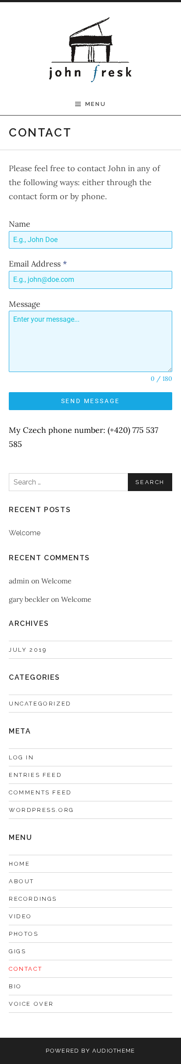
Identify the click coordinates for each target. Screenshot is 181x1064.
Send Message (90, 400)
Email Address (38, 264)
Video (20, 916)
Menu (95, 104)
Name (19, 224)
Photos (24, 934)
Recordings (33, 898)
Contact (25, 969)
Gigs (17, 951)
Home (19, 863)
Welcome (24, 533)
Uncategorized (40, 703)
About (21, 881)
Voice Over (31, 1004)
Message (24, 304)
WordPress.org (41, 810)
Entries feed (35, 775)
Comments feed (40, 792)
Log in (21, 757)
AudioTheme (113, 1050)
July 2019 (28, 649)
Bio (15, 986)
